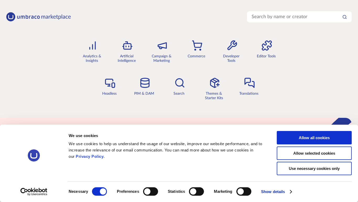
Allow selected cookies (314, 153)
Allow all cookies (314, 137)
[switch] (150, 191)
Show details (273, 191)
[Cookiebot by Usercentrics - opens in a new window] (34, 192)
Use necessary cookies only (314, 168)
